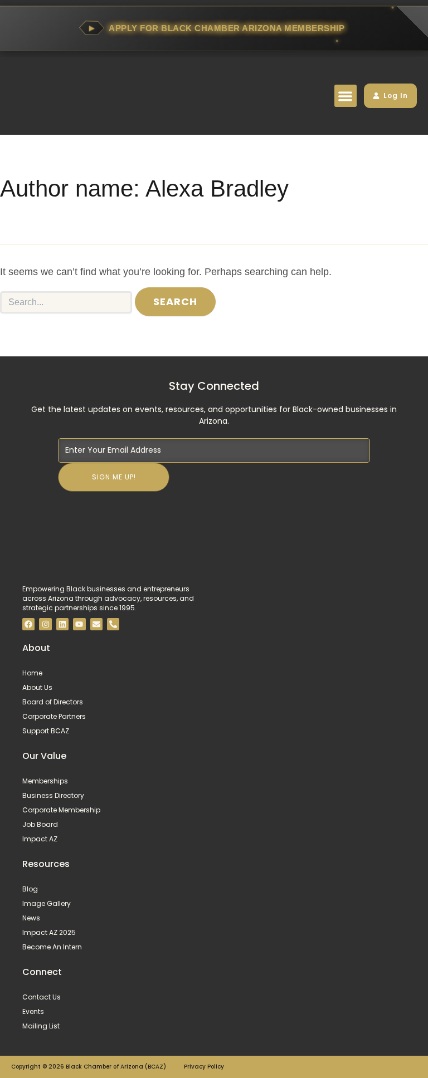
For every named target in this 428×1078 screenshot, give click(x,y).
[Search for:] (66, 302)
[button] (345, 96)
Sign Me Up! (114, 477)
